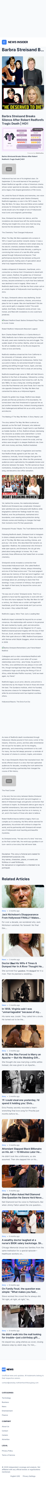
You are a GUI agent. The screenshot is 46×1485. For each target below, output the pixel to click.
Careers (5, 1435)
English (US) (15, 1476)
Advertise (5, 1439)
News (4, 1406)
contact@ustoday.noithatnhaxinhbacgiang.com (20, 1383)
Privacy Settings (29, 1476)
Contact (5, 1431)
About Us (5, 1426)
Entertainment (7, 1411)
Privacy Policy (7, 1451)
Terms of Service (8, 1455)
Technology (6, 1398)
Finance (5, 1415)
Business (5, 1402)
